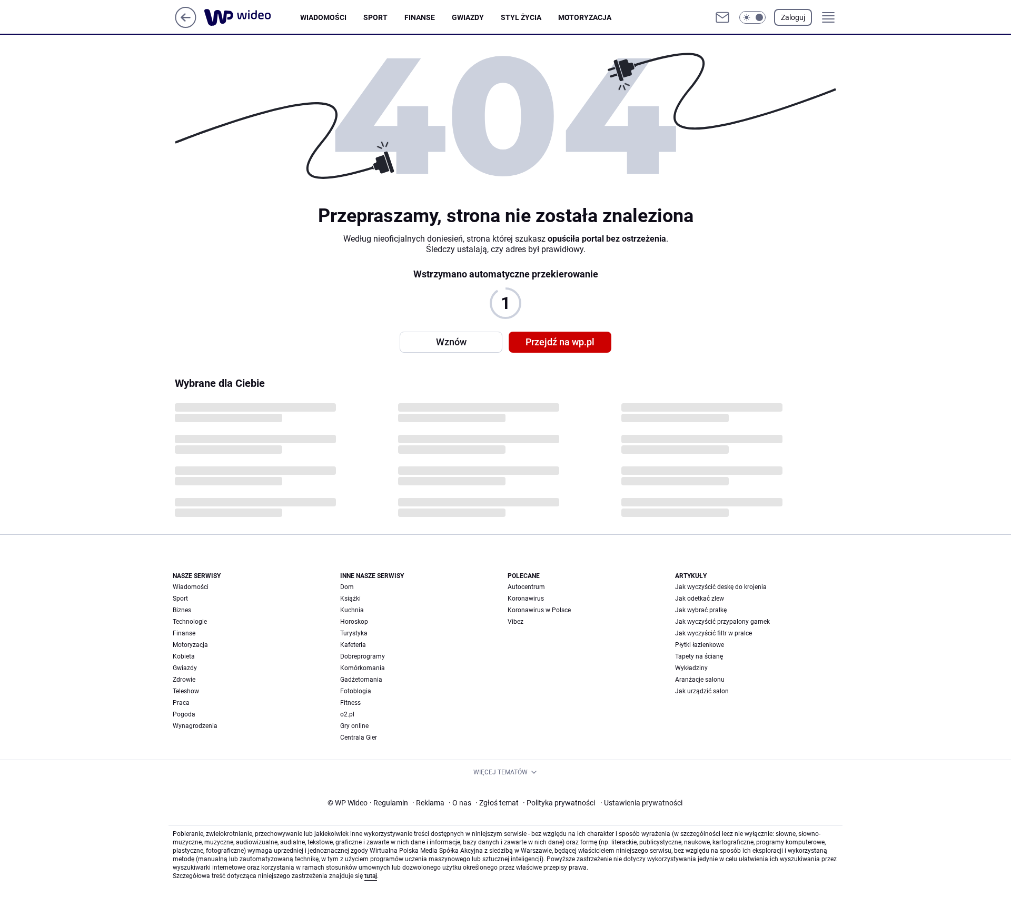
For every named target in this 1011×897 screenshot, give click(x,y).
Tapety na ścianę (699, 656)
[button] (752, 17)
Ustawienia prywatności (641, 803)
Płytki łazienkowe (699, 645)
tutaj (370, 876)
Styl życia (521, 17)
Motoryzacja (584, 17)
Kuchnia (352, 610)
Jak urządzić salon (702, 691)
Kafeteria (353, 645)
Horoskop (354, 621)
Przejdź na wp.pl (560, 341)
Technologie (190, 621)
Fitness (350, 702)
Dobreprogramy (362, 656)
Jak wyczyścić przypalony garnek (722, 621)
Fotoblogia (355, 691)
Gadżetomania (361, 679)
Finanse (419, 17)
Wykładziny (691, 668)
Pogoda (184, 714)
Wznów (451, 341)
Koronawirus (526, 598)
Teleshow (186, 691)
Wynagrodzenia (195, 726)
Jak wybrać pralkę (701, 610)
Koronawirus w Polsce (539, 610)
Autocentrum (526, 587)
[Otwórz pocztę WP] (722, 17)
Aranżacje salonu (700, 679)
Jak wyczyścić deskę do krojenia (721, 587)
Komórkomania (362, 668)
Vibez (515, 621)
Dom (347, 587)
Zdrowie (184, 679)
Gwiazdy (468, 17)
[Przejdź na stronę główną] (185, 25)
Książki (350, 598)
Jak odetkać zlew (699, 598)
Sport (375, 17)
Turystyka (354, 633)
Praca (181, 702)
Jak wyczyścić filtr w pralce (713, 633)
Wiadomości (323, 17)
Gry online (354, 726)
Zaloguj (793, 17)
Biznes (182, 610)
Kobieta (184, 656)
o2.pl (347, 714)
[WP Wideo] (252, 17)
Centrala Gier (358, 737)
